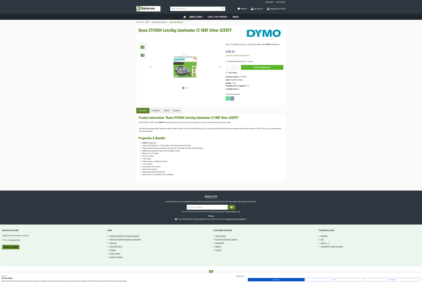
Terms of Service (231, 211)
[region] (179, 66)
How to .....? (325, 243)
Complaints (219, 243)
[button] (5, 276)
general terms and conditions (236, 219)
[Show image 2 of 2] (187, 88)
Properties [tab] (155, 111)
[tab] (142, 110)
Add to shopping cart (262, 67)
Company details (116, 257)
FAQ (322, 239)
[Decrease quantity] (228, 67)
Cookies (113, 250)
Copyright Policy (116, 247)
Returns (218, 247)
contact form (15, 240)
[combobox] (195, 9)
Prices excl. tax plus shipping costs (237, 55)
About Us (113, 243)
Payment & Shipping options (226, 239)
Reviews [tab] (177, 111)
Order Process (220, 236)
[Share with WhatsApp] (227, 98)
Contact (218, 250)
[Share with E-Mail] (232, 98)
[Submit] (231, 207)
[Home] (184, 17)
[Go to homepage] (148, 8)
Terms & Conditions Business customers (125, 239)
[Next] (219, 66)
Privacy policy (240, 276)
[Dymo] (264, 33)
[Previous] (150, 66)
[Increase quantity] (238, 67)
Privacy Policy (218, 211)
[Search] (222, 9)
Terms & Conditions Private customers (124, 236)
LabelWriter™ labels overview (332, 247)
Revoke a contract (11, 247)
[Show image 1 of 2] (183, 88)
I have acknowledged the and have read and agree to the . (212, 219)
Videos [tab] (166, 111)
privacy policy (199, 219)
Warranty (324, 236)
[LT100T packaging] (185, 66)
